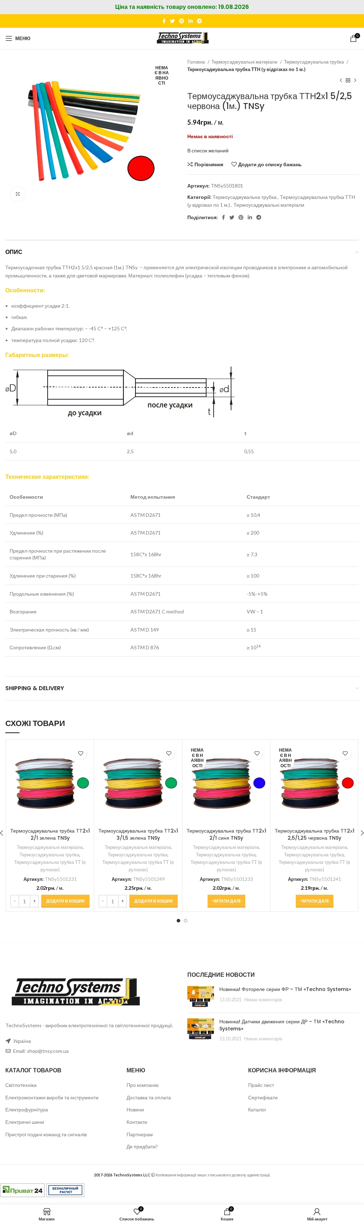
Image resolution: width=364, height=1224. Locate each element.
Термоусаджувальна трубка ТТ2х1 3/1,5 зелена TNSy (138, 834)
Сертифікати (263, 1097)
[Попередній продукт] (340, 80)
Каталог (257, 1109)
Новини (135, 1109)
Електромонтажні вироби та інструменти (51, 1097)
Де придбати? (142, 1146)
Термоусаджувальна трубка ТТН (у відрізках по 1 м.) (246, 69)
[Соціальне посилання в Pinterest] (181, 21)
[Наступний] (355, 80)
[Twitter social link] (172, 21)
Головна (196, 62)
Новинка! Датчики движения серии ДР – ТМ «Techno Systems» (281, 1025)
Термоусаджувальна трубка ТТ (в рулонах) (50, 865)
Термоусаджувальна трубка (314, 62)
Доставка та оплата (149, 1097)
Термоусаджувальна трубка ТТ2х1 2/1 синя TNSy (226, 834)
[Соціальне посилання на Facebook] (164, 21)
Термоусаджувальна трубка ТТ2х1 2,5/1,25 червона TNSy (314, 834)
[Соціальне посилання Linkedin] (190, 21)
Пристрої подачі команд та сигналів (46, 1134)
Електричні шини (24, 1122)
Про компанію (143, 1085)
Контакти (137, 1122)
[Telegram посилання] (199, 21)
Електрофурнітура (26, 1109)
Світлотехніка (21, 1085)
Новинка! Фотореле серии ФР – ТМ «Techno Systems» (285, 989)
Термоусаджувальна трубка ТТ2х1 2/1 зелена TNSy (50, 834)
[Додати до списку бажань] (80, 753)
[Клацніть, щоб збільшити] (18, 194)
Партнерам (140, 1134)
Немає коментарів (263, 999)
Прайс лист (261, 1085)
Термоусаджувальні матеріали (245, 62)
